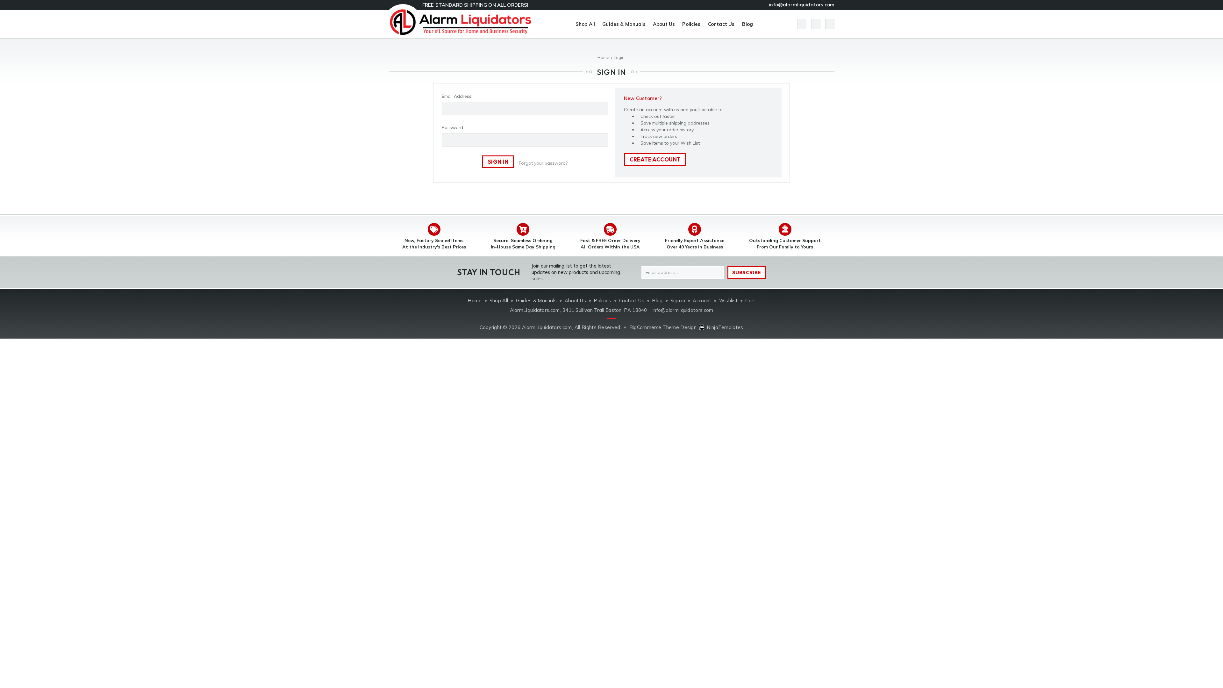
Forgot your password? (543, 163)
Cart (750, 300)
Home (475, 300)
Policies (691, 24)
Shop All (585, 24)
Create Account (655, 159)
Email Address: (457, 96)
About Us (664, 24)
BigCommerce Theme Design (663, 327)
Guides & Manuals (623, 24)
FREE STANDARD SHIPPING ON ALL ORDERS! (475, 5)
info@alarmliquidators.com (801, 5)
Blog (747, 24)
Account (702, 300)
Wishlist (728, 300)
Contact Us (721, 24)
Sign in (677, 300)
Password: (453, 127)
